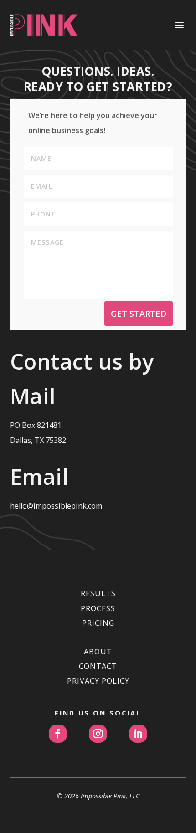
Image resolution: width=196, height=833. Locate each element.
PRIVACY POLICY (98, 681)
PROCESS (98, 608)
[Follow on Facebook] (58, 734)
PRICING (98, 623)
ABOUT (98, 652)
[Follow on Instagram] (98, 734)
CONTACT (98, 666)
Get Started (138, 313)
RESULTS (98, 593)
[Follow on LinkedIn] (138, 734)
